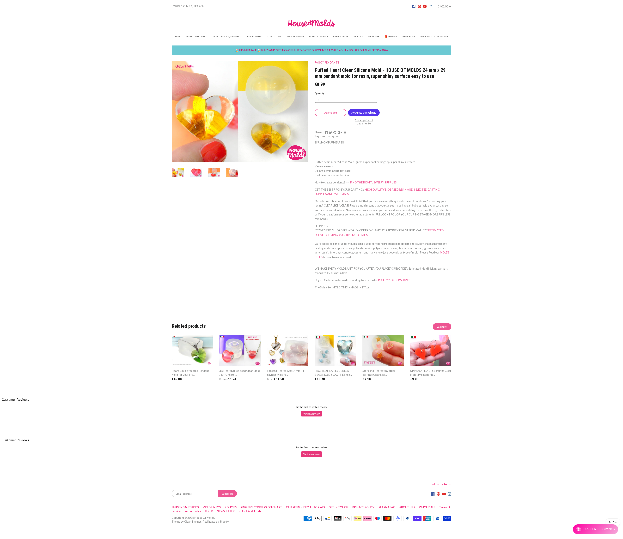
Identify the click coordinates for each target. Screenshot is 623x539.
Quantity (319, 93)
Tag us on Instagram (327, 136)
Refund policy (192, 511)
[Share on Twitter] (330, 132)
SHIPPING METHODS (185, 507)
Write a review (311, 413)
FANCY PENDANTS (327, 62)
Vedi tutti (442, 326)
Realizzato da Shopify (216, 521)
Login (176, 6)
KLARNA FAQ (386, 507)
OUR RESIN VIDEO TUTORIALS (305, 507)
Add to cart (330, 112)
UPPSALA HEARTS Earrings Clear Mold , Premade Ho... (430, 372)
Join (185, 6)
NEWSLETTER (226, 511)
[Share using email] (345, 132)
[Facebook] (413, 6)
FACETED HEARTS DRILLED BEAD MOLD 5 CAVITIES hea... (333, 372)
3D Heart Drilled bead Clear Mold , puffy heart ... (239, 372)
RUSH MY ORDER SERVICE (394, 280)
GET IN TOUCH (338, 507)
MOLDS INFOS (212, 507)
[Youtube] (425, 6)
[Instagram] (430, 6)
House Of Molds (204, 517)
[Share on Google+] (340, 132)
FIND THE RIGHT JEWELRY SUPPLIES (373, 182)
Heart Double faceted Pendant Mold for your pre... (190, 372)
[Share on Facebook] (326, 132)
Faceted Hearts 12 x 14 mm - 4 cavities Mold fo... (285, 372)
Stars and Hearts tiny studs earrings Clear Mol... (379, 372)
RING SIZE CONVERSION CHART (261, 507)
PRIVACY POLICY (363, 507)
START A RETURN (249, 511)
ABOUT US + (407, 507)
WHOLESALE (427, 507)
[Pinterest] (419, 6)
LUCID (209, 511)
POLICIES (231, 507)
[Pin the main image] (334, 132)
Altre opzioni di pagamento (364, 122)
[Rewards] (595, 529)
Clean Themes (193, 521)
